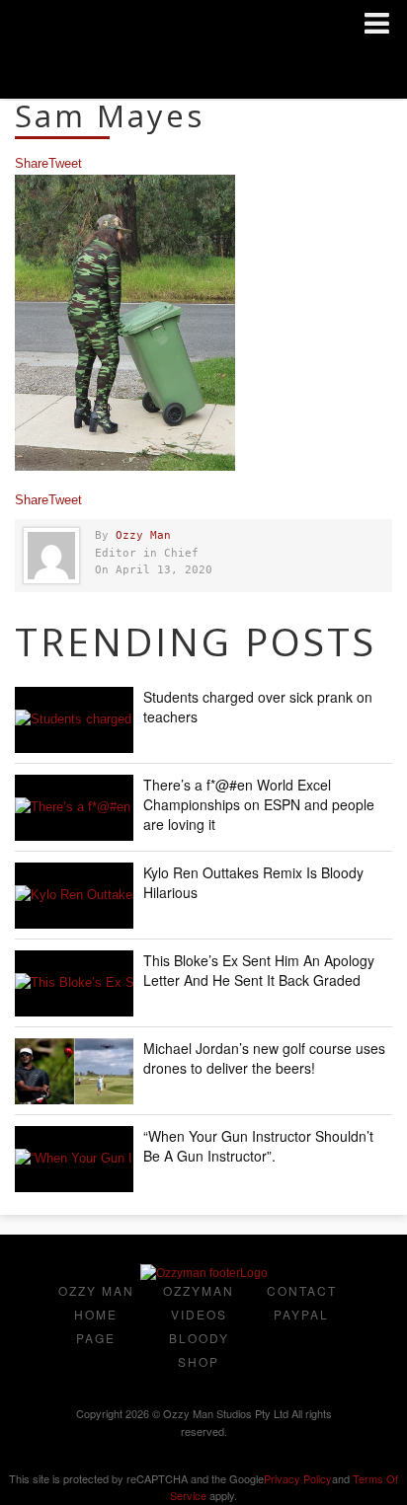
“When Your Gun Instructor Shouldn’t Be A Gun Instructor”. (258, 1146)
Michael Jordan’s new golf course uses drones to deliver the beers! (264, 1058)
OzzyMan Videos (198, 1302)
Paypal (301, 1314)
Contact (302, 1290)
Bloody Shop (199, 1349)
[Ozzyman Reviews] (204, 1273)
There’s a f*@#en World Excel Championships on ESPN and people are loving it (258, 804)
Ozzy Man (143, 535)
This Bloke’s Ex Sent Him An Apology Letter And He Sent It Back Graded (258, 970)
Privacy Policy (298, 1478)
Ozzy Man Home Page (96, 1314)
